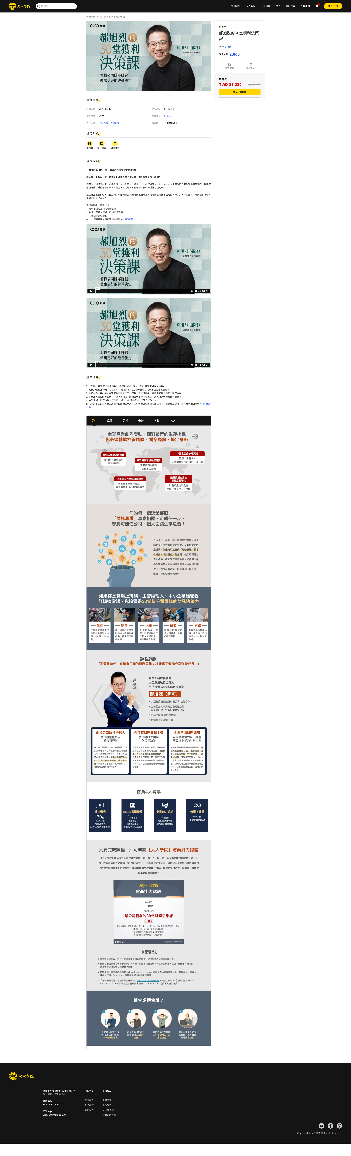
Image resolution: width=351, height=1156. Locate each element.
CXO (278, 6)
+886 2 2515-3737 (52, 1104)
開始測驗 (129, 219)
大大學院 (90, 16)
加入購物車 (240, 92)
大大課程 (250, 6)
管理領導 (114, 122)
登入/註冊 (333, 6)
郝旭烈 (228, 46)
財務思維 (103, 122)
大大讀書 (265, 6)
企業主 (167, 115)
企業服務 (305, 6)
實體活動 (236, 6)
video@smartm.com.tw (54, 1115)
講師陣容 (290, 6)
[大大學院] (19, 6)
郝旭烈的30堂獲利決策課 (112, 16)
